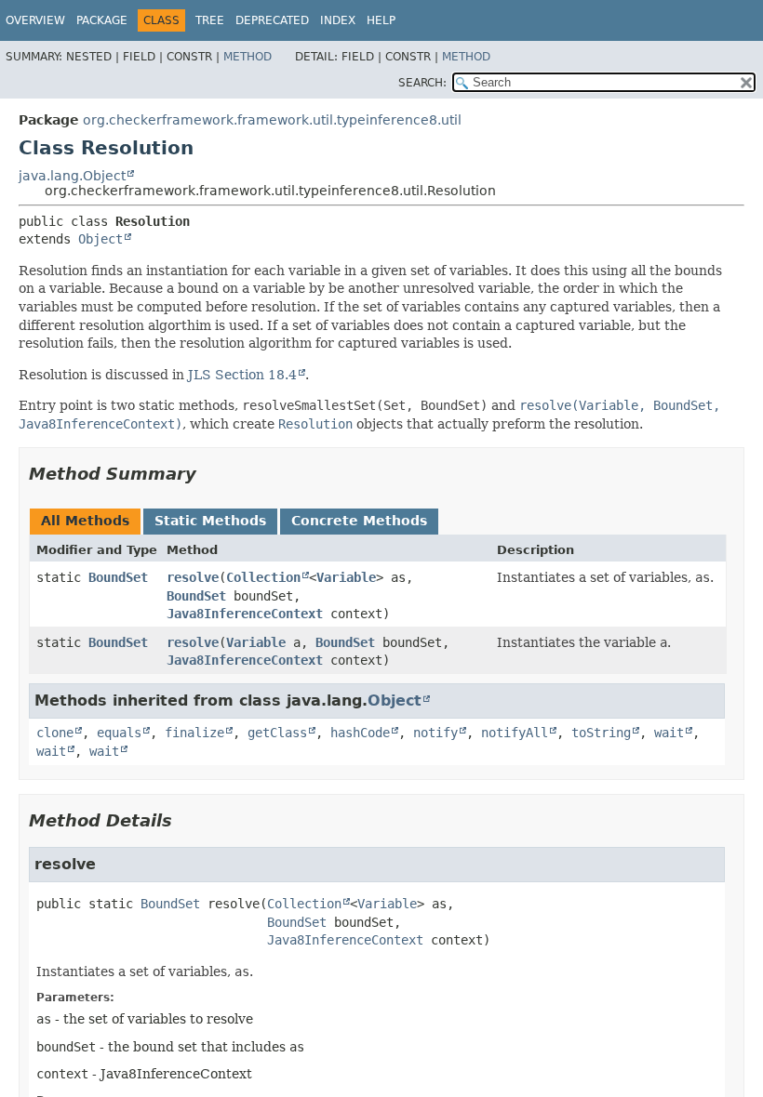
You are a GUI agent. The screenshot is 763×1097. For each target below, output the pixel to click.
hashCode (360, 732)
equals (119, 732)
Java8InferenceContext (245, 613)
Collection (263, 577)
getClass (277, 732)
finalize (194, 732)
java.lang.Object (72, 175)
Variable (346, 577)
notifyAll (514, 732)
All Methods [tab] (85, 520)
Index (337, 20)
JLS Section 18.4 (242, 374)
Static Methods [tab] (210, 520)
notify (435, 732)
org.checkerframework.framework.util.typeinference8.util (272, 119)
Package (101, 20)
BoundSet (118, 577)
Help (381, 20)
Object (100, 238)
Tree (209, 20)
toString (601, 732)
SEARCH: (422, 82)
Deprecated (272, 20)
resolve (193, 577)
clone (55, 732)
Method (247, 56)
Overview (35, 20)
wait (669, 732)
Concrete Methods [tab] (359, 520)
